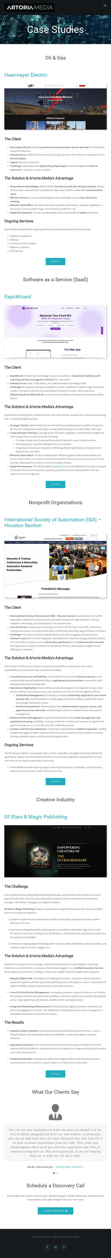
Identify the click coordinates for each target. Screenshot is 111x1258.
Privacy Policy (73, 1237)
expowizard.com (61, 466)
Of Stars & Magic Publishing (35, 817)
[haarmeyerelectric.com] (55, 84)
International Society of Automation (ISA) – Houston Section (52, 522)
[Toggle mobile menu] (105, 5)
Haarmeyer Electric (25, 75)
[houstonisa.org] (55, 534)
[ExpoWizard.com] (55, 306)
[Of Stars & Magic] (55, 826)
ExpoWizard (17, 297)
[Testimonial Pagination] (54, 1173)
